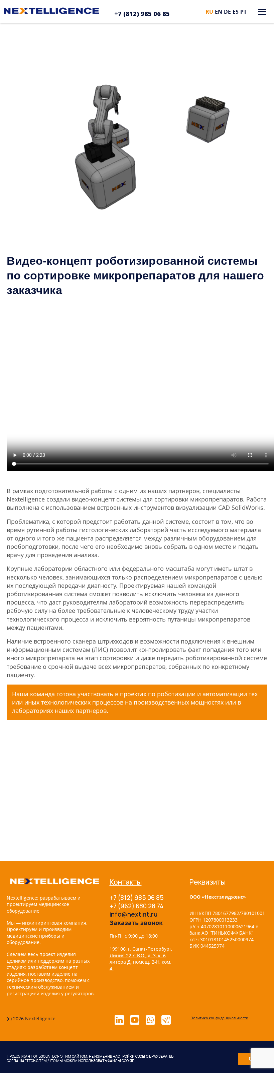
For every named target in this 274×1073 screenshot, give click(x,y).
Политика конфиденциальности (219, 1017)
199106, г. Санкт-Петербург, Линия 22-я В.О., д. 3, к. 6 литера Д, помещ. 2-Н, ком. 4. (141, 959)
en (218, 11)
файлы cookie (121, 1060)
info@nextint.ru (133, 914)
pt (243, 11)
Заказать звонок (136, 923)
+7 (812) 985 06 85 (142, 14)
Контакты (126, 882)
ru (209, 11)
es (236, 11)
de (227, 11)
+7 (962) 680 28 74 (136, 906)
